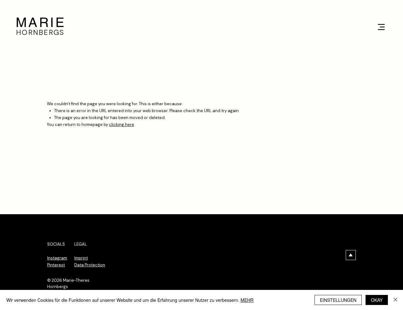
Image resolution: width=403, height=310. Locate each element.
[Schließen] (395, 300)
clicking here (121, 124)
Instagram (57, 258)
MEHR (247, 300)
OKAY (377, 300)
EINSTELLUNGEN (338, 300)
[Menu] (381, 26)
